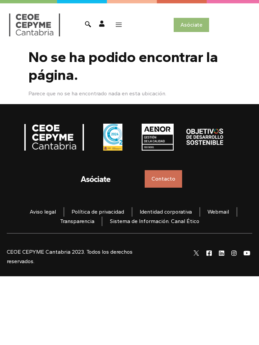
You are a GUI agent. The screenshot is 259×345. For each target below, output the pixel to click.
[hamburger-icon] (118, 25)
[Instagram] (234, 252)
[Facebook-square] (208, 252)
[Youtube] (246, 252)
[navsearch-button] (88, 25)
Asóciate (95, 179)
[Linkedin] (221, 252)
